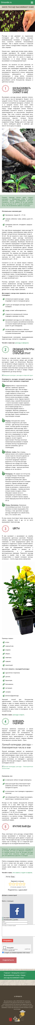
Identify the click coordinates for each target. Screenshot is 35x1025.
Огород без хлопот (18, 973)
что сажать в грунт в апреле (22, 872)
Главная (7, 973)
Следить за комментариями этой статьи (17, 952)
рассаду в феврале (22, 343)
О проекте (18, 996)
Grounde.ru (6, 2)
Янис (13, 876)
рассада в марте (18, 714)
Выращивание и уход (11, 975)
